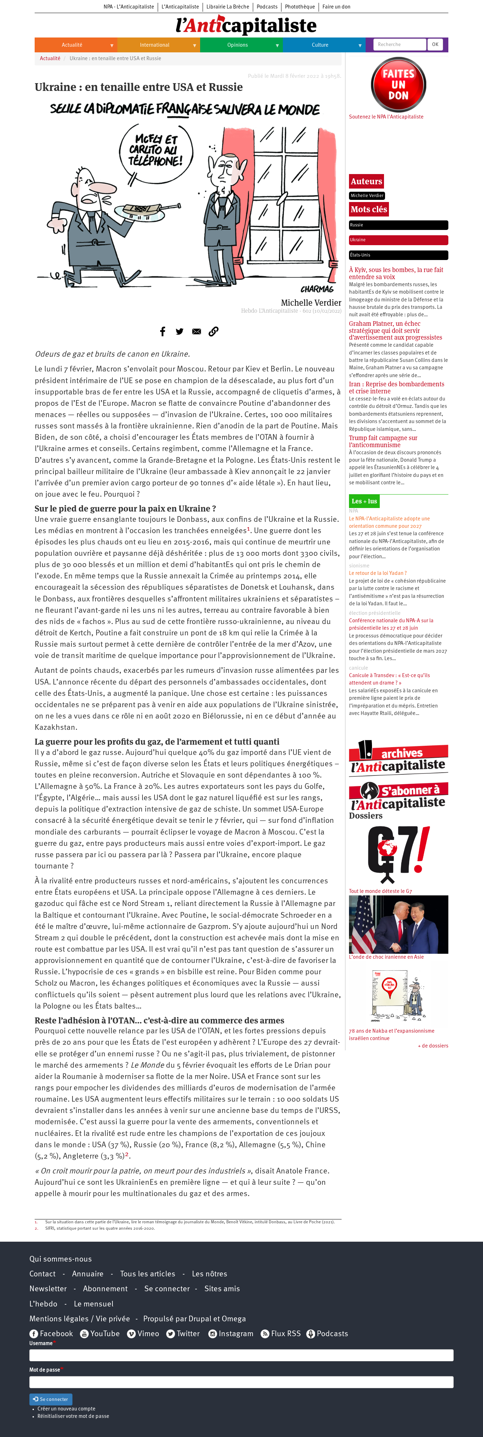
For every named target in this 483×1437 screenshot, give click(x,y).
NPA (353, 511)
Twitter (188, 1334)
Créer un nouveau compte (66, 1409)
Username (41, 1343)
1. (36, 1222)
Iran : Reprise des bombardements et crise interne (396, 387)
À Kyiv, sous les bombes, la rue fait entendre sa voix (396, 273)
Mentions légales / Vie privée (79, 1319)
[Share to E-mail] (197, 331)
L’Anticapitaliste (180, 7)
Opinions (224, 48)
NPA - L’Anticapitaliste (129, 7)
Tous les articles (147, 1274)
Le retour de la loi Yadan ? (378, 573)
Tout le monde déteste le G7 (380, 891)
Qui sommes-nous (60, 1260)
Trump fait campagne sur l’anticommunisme (383, 441)
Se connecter (167, 1289)
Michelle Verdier (367, 196)
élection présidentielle (375, 613)
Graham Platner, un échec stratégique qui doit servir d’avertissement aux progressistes (395, 330)
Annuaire (88, 1274)
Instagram (236, 1334)
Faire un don (336, 7)
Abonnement (105, 1289)
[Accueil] (241, 24)
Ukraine (358, 240)
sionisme (359, 566)
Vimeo (148, 1334)
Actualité (58, 48)
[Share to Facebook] (163, 331)
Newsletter (47, 1289)
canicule (358, 668)
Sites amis (222, 1289)
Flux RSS (286, 1334)
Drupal (199, 1319)
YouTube (104, 1334)
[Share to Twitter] (180, 331)
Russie (356, 225)
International (143, 48)
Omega (234, 1319)
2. (36, 1229)
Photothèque (300, 7)
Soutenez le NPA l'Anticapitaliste (386, 117)
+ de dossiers (433, 1046)
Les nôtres (209, 1274)
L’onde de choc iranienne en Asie (386, 957)
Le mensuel (94, 1304)
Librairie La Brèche (227, 7)
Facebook (55, 1334)
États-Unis (360, 255)
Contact (42, 1274)
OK (435, 44)
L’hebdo (43, 1304)
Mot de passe (44, 1370)
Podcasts (267, 7)
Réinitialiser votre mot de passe (73, 1416)
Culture (305, 48)
